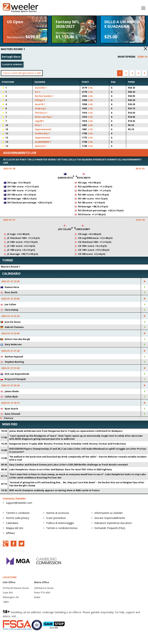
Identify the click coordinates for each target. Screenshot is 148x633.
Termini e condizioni (17, 513)
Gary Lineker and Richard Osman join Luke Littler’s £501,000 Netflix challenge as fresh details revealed (68, 464)
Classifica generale (12, 64)
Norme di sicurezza (57, 513)
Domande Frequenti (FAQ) (109, 528)
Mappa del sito (14, 528)
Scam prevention (56, 518)
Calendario (12, 523)
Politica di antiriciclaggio (60, 523)
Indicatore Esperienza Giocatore (113, 523)
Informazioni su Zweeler (108, 513)
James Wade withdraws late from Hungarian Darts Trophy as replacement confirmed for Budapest (66, 430)
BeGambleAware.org (30, 616)
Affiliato (10, 533)
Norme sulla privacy (17, 518)
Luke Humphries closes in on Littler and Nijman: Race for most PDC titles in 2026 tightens (60, 469)
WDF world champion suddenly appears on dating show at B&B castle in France (54, 490)
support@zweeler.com (19, 502)
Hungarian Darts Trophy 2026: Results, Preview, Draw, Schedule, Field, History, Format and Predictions (67, 443)
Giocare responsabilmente (109, 518)
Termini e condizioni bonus (62, 528)
